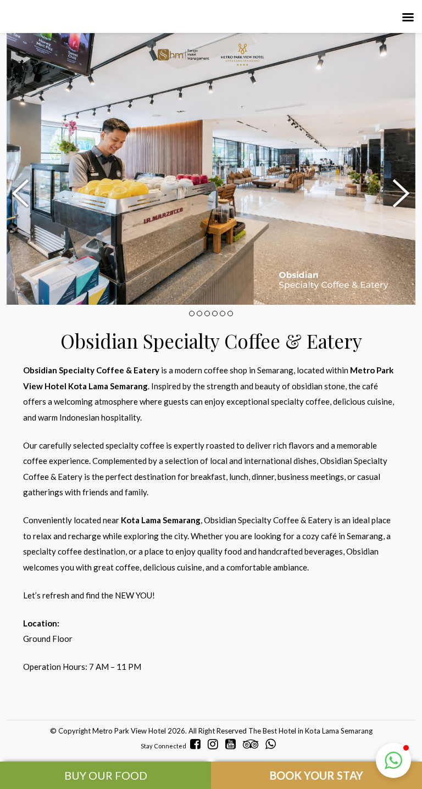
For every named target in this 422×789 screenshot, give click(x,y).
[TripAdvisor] (253, 744)
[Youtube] (233, 744)
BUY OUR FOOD (105, 775)
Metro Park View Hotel (129, 730)
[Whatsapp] (273, 744)
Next (398, 193)
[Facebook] (198, 744)
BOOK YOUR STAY (316, 775)
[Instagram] (216, 744)
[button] (393, 760)
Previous (23, 193)
